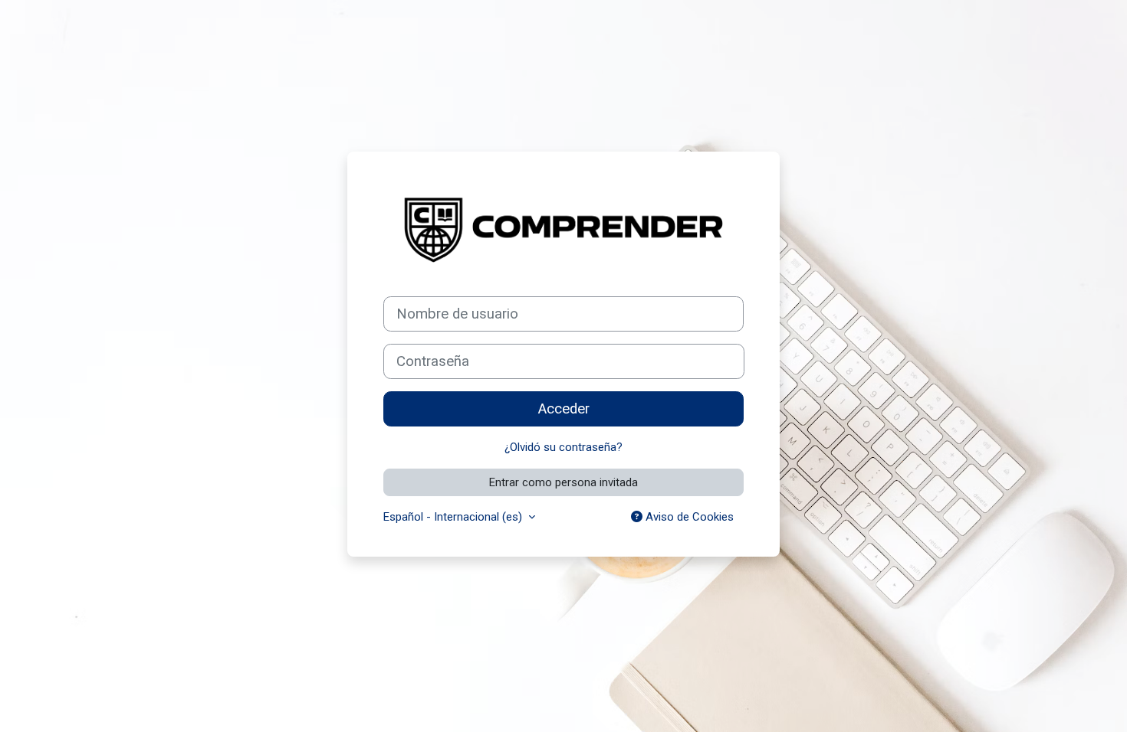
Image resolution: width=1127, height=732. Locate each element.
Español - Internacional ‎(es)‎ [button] (454, 517)
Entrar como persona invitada (563, 482)
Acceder (564, 408)
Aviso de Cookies (688, 517)
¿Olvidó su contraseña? (563, 447)
